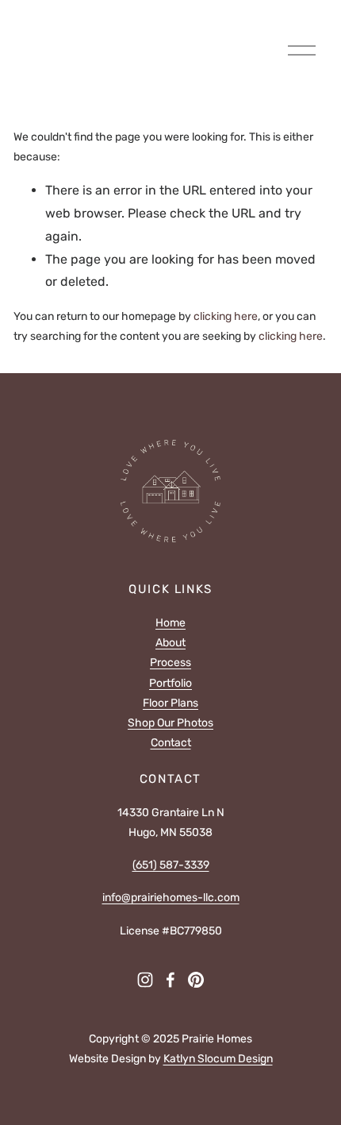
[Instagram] (145, 980)
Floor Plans (170, 703)
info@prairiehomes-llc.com (170, 897)
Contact (171, 742)
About (170, 642)
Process (170, 662)
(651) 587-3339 (170, 865)
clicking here (225, 316)
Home (170, 623)
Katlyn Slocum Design (218, 1058)
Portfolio (170, 683)
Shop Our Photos (170, 723)
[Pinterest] (196, 980)
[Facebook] (170, 980)
